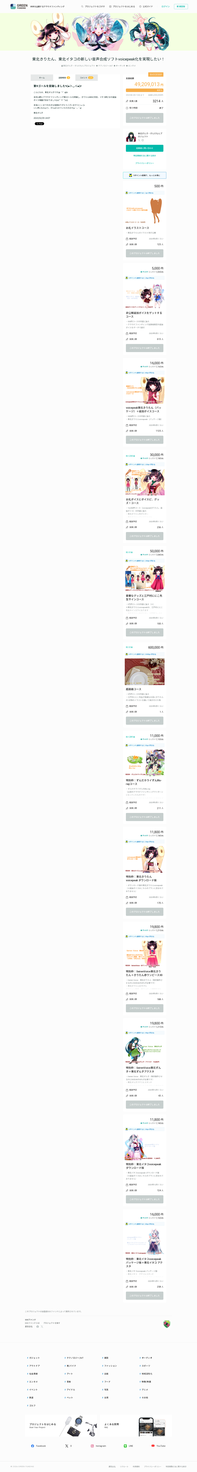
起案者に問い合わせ (144, 148)
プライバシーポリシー (144, 163)
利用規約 (136, 1467)
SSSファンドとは (32, 1323)
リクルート (124, 1467)
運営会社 (28, 1326)
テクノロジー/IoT (105, 66)
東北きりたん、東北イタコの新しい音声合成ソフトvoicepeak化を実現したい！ (98, 59)
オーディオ (120, 66)
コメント (86, 77)
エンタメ (132, 66)
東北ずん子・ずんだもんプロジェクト (79, 66)
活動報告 (63, 77)
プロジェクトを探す (51, 1323)
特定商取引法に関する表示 (144, 156)
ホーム (42, 77)
